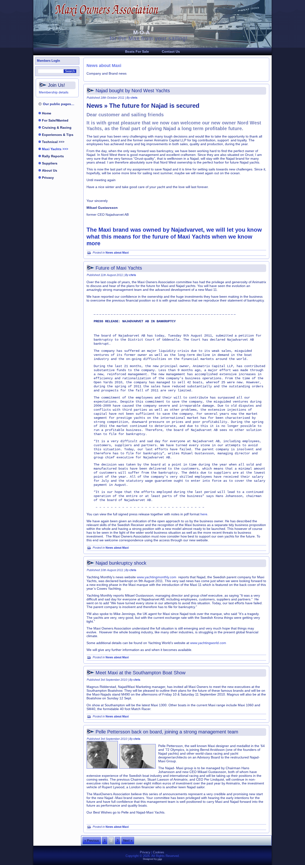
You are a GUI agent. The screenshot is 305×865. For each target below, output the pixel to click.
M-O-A (141, 32)
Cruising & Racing (56, 127)
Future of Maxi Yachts (119, 268)
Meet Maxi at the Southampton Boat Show (140, 672)
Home (46, 113)
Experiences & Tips (57, 135)
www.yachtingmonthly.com (156, 577)
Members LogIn (48, 60)
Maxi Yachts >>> (55, 149)
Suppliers (49, 163)
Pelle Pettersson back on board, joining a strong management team (167, 731)
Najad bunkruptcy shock (121, 563)
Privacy (48, 177)
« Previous (91, 840)
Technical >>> (53, 142)
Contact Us (171, 51)
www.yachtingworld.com (208, 643)
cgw (160, 859)
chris (134, 97)
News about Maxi (117, 252)
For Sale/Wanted (55, 120)
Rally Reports (53, 156)
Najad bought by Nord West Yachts (133, 90)
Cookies (158, 852)
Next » (127, 840)
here (203, 514)
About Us (49, 170)
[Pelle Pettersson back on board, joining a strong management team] (102, 769)
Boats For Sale (137, 51)
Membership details (53, 92)
